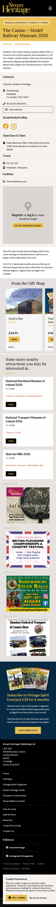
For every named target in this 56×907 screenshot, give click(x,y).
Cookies (40, 863)
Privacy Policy (29, 863)
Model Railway (23, 44)
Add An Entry (9, 814)
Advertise (7, 820)
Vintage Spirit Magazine (15, 784)
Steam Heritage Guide (14, 790)
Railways (7, 44)
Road (18, 432)
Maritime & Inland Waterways (29, 396)
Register (17, 215)
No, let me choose (38, 898)
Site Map (26, 868)
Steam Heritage (16, 8)
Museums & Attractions (15, 22)
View (11, 404)
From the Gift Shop (28, 283)
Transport (10, 396)
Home (6, 773)
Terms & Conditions (12, 863)
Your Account (9, 809)
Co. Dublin (43, 22)
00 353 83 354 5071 (16, 103)
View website (15, 109)
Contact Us (8, 831)
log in (30, 215)
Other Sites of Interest (16, 465)
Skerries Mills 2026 (18, 454)
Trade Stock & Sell (12, 825)
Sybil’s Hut (16, 318)
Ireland (32, 22)
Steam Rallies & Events (14, 801)
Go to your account (28, 225)
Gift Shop (7, 779)
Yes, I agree (18, 898)
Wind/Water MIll (35, 465)
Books (11, 347)
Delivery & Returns (11, 868)
